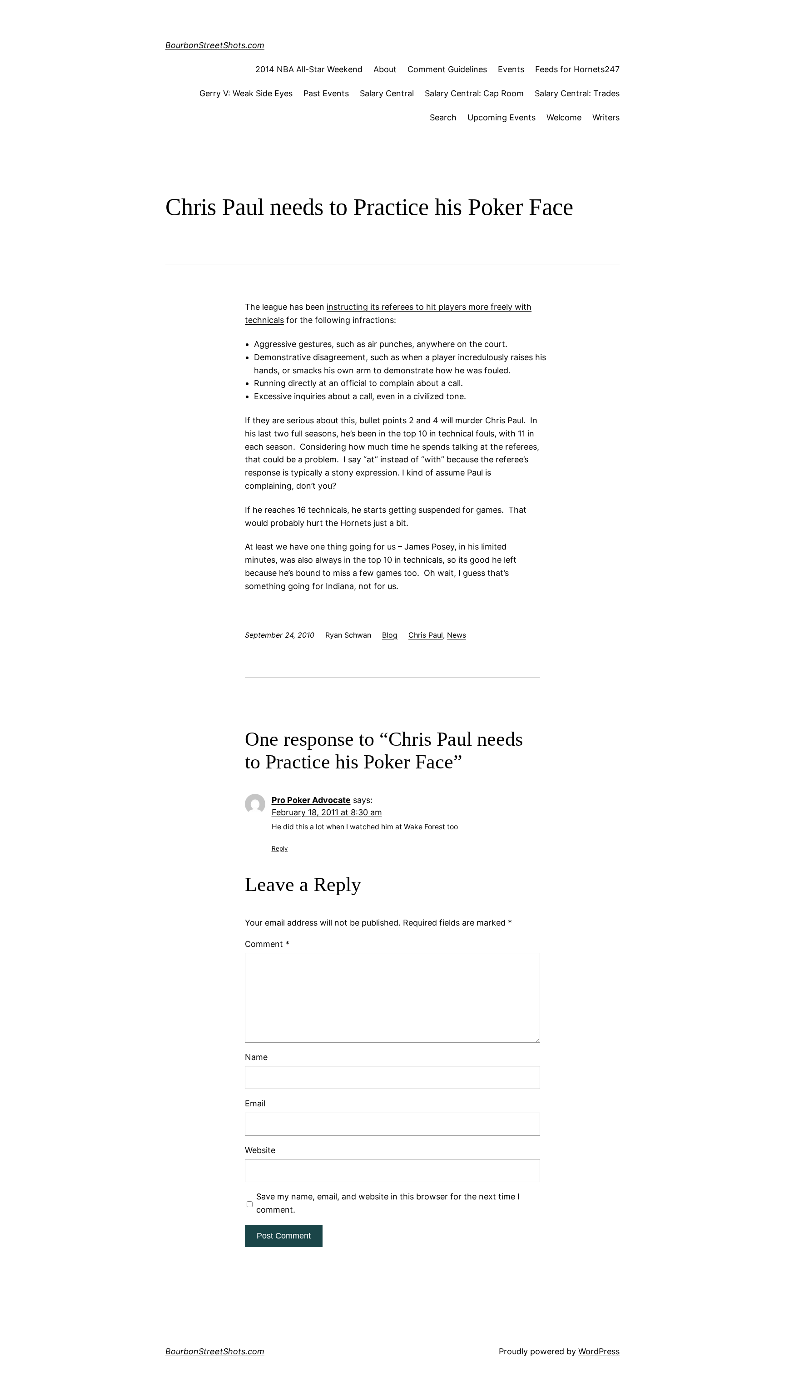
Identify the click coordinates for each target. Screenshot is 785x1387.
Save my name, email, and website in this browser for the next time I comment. (388, 1203)
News (456, 634)
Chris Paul (425, 634)
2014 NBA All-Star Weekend (309, 69)
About (385, 69)
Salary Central (387, 93)
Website (260, 1150)
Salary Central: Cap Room (474, 93)
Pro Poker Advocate (311, 800)
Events (511, 69)
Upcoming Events (501, 117)
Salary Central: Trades (577, 93)
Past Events (326, 93)
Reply (280, 848)
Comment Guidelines (447, 69)
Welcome (564, 117)
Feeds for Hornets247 (577, 69)
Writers (606, 117)
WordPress (599, 1351)
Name (256, 1057)
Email (255, 1103)
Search (443, 117)
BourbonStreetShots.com (214, 45)
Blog (389, 634)
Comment (267, 944)
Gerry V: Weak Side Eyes (246, 93)
